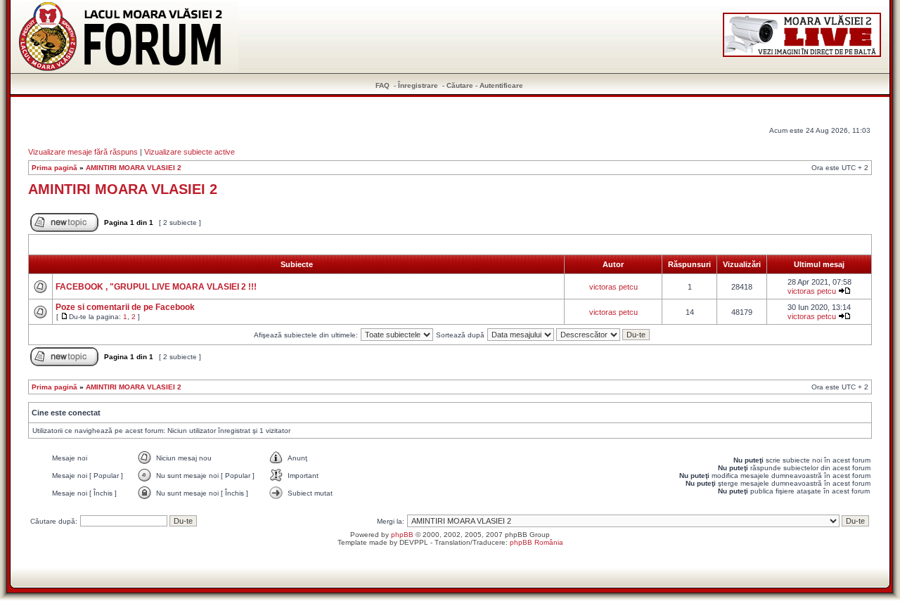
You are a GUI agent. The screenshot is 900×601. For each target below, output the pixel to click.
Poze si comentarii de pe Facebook (125, 307)
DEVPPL (413, 542)
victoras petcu (613, 287)
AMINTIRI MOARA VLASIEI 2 (133, 168)
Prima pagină (54, 168)
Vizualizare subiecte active (189, 152)
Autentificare (501, 85)
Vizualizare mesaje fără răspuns (83, 152)
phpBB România (536, 542)
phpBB (402, 534)
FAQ (382, 85)
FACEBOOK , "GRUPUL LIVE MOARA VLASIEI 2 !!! (156, 287)
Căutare (459, 85)
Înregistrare (418, 85)
